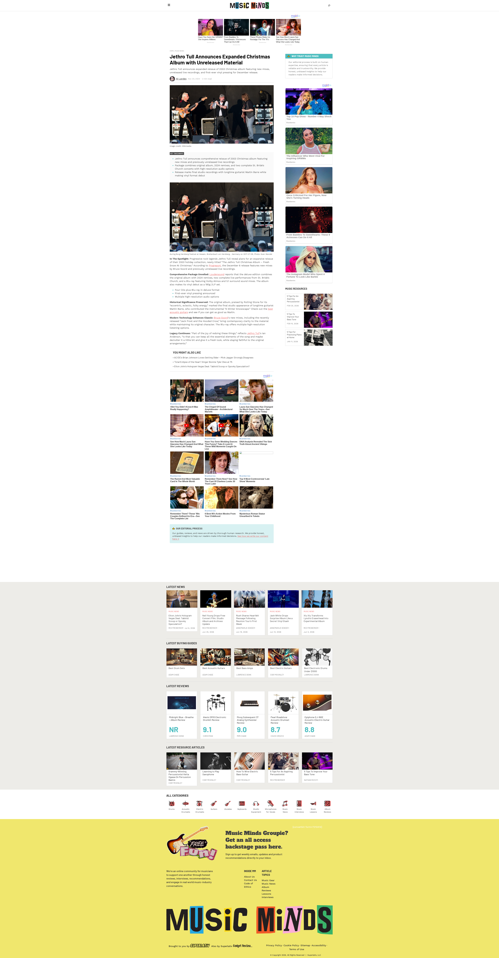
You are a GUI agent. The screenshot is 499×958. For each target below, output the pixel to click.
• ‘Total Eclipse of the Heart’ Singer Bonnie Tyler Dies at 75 (202, 361)
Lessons (266, 893)
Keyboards (242, 809)
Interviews (268, 897)
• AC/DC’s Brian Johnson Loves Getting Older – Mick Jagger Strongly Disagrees (213, 357)
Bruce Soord (221, 317)
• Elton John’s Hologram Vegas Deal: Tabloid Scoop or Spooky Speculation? (211, 366)
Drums (172, 809)
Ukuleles (228, 809)
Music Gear (268, 880)
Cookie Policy (291, 945)
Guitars (214, 809)
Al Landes (181, 78)
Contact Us (250, 880)
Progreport (215, 265)
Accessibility (319, 945)
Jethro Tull (253, 333)
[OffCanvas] (169, 5)
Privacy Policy (274, 945)
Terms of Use (296, 949)
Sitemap (305, 945)
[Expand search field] (329, 5)
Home (172, 51)
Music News (179, 51)
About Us (249, 876)
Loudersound (216, 274)
